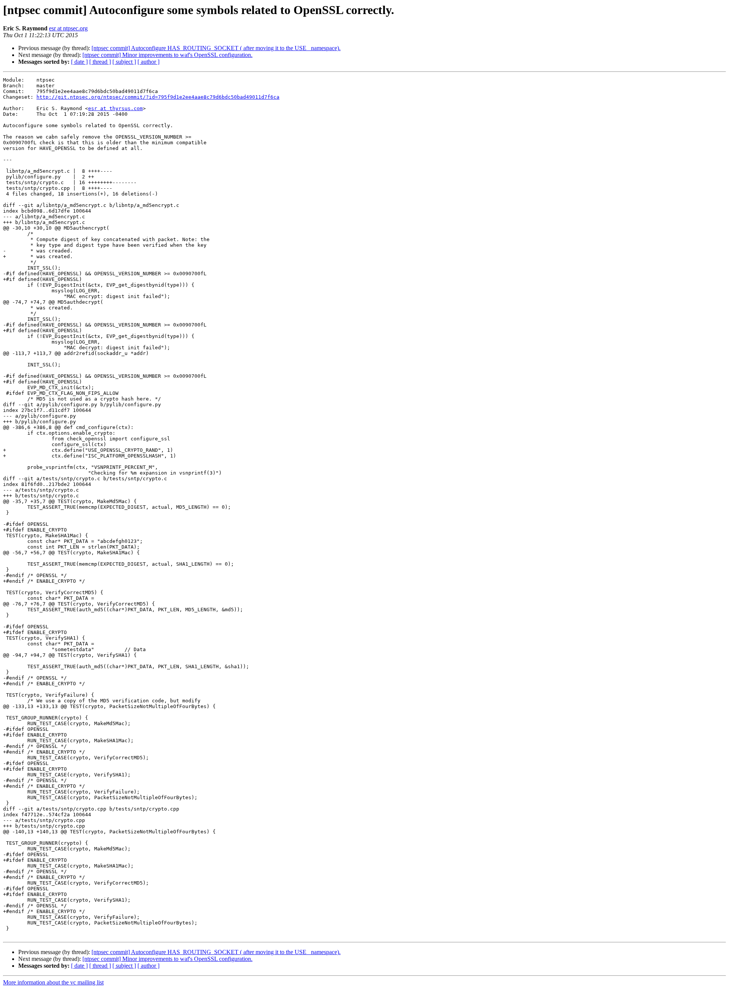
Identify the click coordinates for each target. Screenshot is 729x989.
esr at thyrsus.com (115, 108)
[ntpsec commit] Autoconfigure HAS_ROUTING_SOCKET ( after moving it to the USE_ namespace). (216, 48)
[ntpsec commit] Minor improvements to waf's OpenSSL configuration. (167, 55)
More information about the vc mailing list (53, 982)
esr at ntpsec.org (68, 28)
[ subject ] (124, 61)
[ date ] (79, 61)
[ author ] (148, 61)
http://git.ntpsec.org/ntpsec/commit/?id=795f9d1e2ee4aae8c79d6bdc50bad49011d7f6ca (157, 97)
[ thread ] (100, 61)
